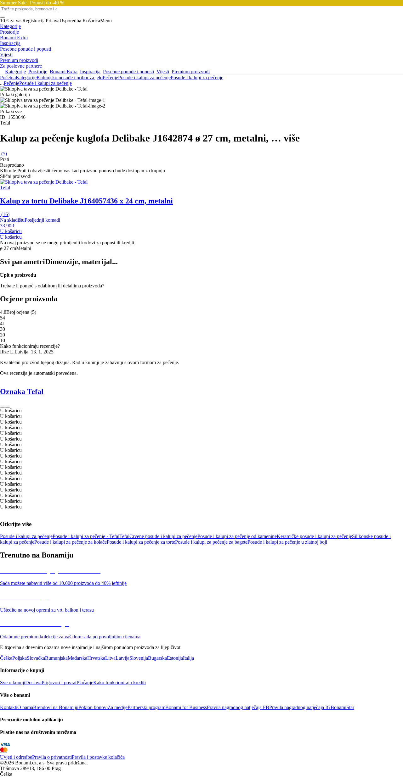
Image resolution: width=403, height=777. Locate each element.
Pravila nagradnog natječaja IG (300, 707)
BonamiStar (342, 707)
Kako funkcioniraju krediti (119, 682)
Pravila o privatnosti (52, 757)
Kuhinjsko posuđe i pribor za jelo (70, 77)
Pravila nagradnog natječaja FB (238, 707)
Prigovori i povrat (59, 682)
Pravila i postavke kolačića (98, 757)
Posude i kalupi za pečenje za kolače (70, 542)
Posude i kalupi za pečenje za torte (141, 542)
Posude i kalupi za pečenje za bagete (211, 542)
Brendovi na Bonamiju (55, 707)
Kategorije (26, 77)
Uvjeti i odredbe (16, 757)
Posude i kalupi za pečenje (197, 77)
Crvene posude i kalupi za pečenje (163, 536)
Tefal (124, 536)
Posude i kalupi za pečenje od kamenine (237, 536)
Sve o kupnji (12, 682)
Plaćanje (85, 682)
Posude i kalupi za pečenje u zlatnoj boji (287, 542)
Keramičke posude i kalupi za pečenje (314, 536)
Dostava (33, 682)
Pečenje (110, 77)
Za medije (118, 707)
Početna (8, 77)
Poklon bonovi (93, 707)
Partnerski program (146, 707)
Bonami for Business (186, 707)
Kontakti (8, 707)
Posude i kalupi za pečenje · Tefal (86, 536)
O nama (25, 707)
